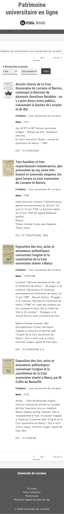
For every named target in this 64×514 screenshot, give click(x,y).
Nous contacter (32, 492)
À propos (32, 488)
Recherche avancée (16, 66)
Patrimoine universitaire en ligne (32, 8)
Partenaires (31, 495)
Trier (46, 71)
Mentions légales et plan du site (32, 499)
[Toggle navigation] (8, 32)
